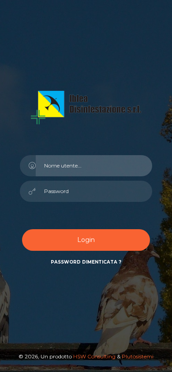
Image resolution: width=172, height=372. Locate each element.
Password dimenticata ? (86, 262)
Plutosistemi (137, 356)
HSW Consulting (95, 356)
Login (86, 240)
